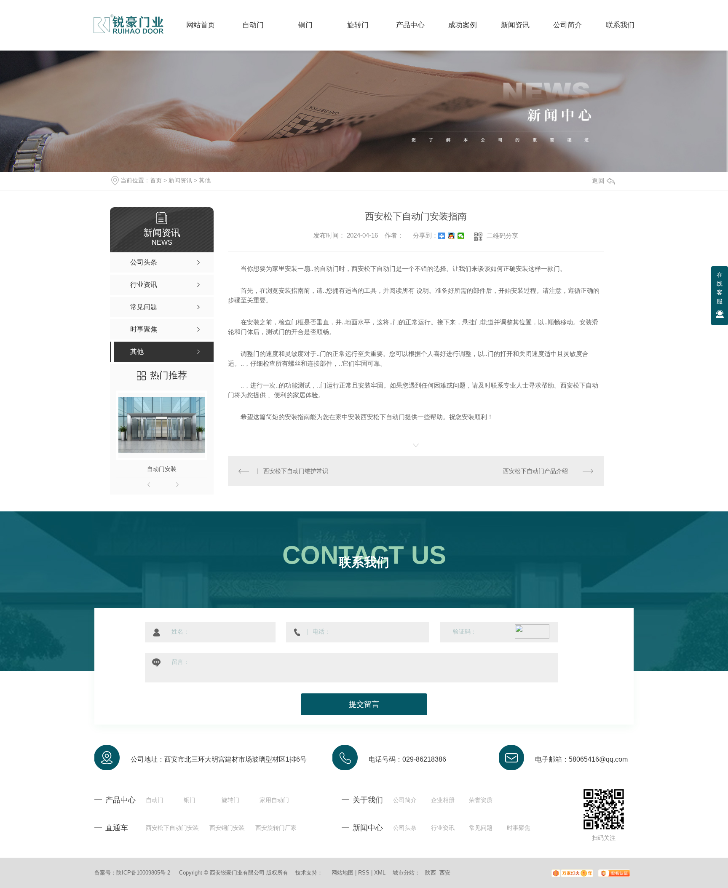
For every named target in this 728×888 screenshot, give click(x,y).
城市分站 (404, 872)
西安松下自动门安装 (172, 827)
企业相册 (443, 800)
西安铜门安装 (227, 827)
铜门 (189, 800)
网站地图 (342, 872)
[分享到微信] (461, 236)
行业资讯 (443, 827)
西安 (444, 872)
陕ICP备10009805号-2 (143, 872)
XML (379, 872)
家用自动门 (274, 800)
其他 (205, 180)
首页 (156, 180)
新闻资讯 (180, 180)
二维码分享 (502, 235)
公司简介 (405, 800)
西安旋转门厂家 (276, 827)
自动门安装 (162, 468)
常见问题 (480, 827)
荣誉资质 (480, 800)
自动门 (154, 800)
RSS (363, 872)
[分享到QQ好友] (451, 236)
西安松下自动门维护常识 (295, 471)
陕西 (430, 872)
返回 (598, 180)
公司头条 (405, 827)
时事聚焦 (518, 827)
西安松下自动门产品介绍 (535, 471)
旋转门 (230, 800)
